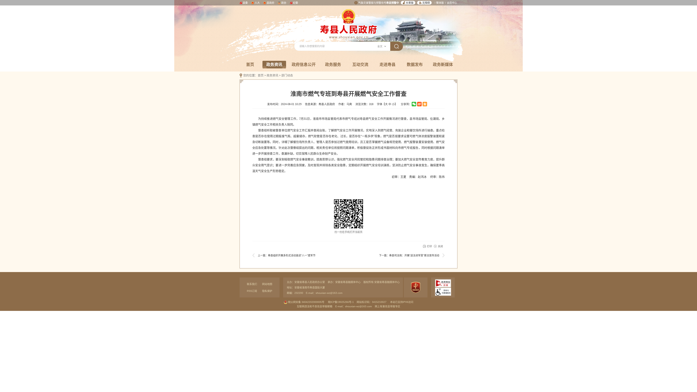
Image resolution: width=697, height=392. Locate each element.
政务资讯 (274, 64)
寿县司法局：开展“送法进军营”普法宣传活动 (414, 255)
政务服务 (333, 64)
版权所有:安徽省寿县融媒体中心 (381, 282)
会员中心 (452, 2)
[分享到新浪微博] (419, 104)
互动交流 (360, 64)
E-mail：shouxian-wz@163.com (324, 292)
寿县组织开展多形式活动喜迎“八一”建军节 (291, 255)
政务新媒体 (443, 64)
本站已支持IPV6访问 (401, 302)
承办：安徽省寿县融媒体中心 (344, 282)
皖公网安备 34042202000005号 (305, 302)
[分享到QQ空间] (425, 104)
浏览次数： (364, 104)
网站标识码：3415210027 (371, 302)
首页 (250, 64)
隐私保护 (267, 290)
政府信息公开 (304, 64)
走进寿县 (388, 64)
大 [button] (386, 104)
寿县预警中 (392, 2)
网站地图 (267, 284)
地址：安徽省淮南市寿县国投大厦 (306, 287)
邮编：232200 (295, 292)
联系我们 (252, 284)
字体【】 (387, 104)
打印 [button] (429, 246)
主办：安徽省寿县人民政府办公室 (306, 282)
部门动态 (287, 75)
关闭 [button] (440, 246)
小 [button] (393, 104)
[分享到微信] (414, 104)
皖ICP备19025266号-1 (341, 302)
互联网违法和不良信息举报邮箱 (314, 306)
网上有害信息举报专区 (387, 306)
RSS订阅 (252, 290)
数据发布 (415, 64)
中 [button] (389, 104)
